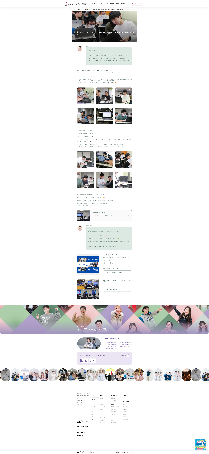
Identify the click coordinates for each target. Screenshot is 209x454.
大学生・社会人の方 (114, 411)
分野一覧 (93, 399)
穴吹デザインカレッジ (80, 400)
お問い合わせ (125, 395)
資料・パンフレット (103, 417)
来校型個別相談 (113, 398)
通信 (92, 419)
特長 (101, 415)
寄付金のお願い (102, 422)
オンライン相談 (113, 400)
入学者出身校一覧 (102, 420)
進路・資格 (113, 418)
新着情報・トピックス (104, 395)
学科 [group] (94, 9)
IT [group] (87, 9)
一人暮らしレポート (103, 406)
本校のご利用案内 (126, 401)
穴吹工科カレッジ (80, 404)
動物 (92, 414)
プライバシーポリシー (126, 417)
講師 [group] (106, 9)
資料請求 (118, 452)
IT (91, 401)
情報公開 (124, 416)
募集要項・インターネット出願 (115, 406)
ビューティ (93, 406)
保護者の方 (124, 404)
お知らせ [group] (100, 9)
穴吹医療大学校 (79, 409)
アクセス (123, 452)
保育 (92, 411)
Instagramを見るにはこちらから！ (112, 289)
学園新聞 (101, 409)
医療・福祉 (93, 416)
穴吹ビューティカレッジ (80, 402)
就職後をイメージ (113, 420)
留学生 (92, 417)
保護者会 (124, 414)
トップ (92, 395)
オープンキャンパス (114, 395)
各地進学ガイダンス (114, 414)
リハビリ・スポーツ (94, 409)
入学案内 (112, 404)
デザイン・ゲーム (94, 404)
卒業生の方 (124, 411)
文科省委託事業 (125, 419)
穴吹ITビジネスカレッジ (80, 398)
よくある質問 (113, 409)
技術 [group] (111, 9)
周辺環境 (101, 404)
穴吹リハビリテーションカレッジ (82, 406)
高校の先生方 (125, 406)
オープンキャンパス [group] (125, 9)
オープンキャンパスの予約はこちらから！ (113, 272)
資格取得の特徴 (113, 422)
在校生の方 (124, 409)
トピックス (102, 398)
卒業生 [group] (117, 9)
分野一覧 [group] (79, 9)
